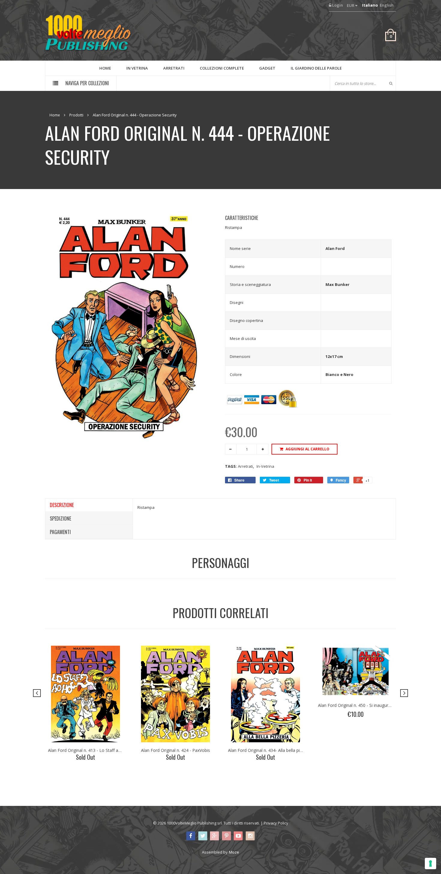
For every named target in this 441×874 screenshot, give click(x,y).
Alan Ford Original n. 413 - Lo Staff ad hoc (88, 750)
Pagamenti (60, 532)
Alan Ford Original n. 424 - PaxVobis (175, 750)
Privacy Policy (276, 823)
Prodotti (76, 115)
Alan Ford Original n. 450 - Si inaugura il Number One (369, 705)
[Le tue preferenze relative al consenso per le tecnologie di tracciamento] (430, 863)
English (387, 5)
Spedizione (60, 518)
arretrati (246, 466)
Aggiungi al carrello (307, 449)
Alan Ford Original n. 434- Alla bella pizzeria (269, 750)
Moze (234, 852)
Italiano (370, 5)
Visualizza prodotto (82, 711)
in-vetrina (265, 466)
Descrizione (62, 505)
